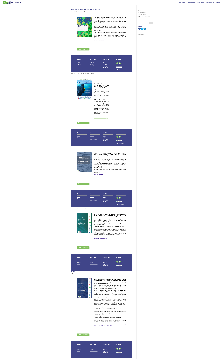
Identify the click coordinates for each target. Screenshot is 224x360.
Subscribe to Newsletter (105, 67)
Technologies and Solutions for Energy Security (85, 9)
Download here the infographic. (101, 118)
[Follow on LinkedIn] (120, 63)
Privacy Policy (119, 140)
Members (92, 64)
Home (180, 2)
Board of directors (93, 65)
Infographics (80, 73)
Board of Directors (142, 12)
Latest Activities (80, 11)
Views (78, 62)
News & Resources (191, 2)
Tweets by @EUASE (141, 34)
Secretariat (140, 18)
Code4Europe (217, 2)
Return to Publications (83, 49)
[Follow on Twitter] (117, 63)
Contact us (105, 64)
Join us (202, 2)
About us (183, 2)
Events (198, 2)
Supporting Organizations (144, 16)
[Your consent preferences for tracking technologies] (222, 358)
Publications (92, 73)
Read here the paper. (99, 40)
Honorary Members (142, 14)
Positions (79, 64)
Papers (84, 11)
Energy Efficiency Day (210, 2)
